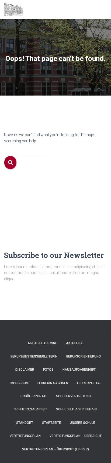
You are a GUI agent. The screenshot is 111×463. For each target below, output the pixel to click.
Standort (24, 423)
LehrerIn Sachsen (52, 383)
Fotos (48, 369)
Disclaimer (24, 369)
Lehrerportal (89, 383)
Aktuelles (75, 343)
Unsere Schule (82, 423)
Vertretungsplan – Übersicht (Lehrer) (55, 449)
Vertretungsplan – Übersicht (76, 436)
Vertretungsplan (25, 436)
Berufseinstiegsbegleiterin (34, 356)
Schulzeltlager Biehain (76, 409)
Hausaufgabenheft (79, 369)
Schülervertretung (73, 396)
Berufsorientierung (83, 356)
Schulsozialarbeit (30, 409)
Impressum (19, 383)
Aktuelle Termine (42, 343)
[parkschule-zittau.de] (15, 9)
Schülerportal (33, 396)
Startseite (51, 423)
